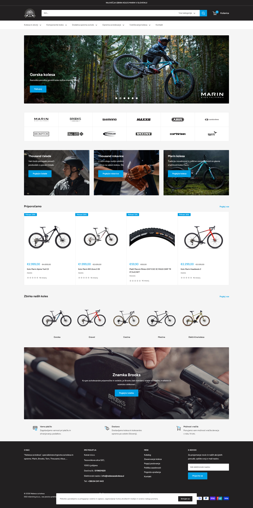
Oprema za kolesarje (111, 25)
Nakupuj (38, 89)
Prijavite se (197, 476)
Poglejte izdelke (126, 393)
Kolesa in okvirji (31, 25)
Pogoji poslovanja (152, 463)
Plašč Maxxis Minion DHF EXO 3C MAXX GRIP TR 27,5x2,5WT (150, 270)
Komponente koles (55, 25)
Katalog (147, 455)
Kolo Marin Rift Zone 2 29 (89, 269)
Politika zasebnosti (152, 468)
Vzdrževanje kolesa (138, 25)
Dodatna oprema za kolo (83, 25)
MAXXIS (132, 276)
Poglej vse (225, 206)
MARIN (29, 273)
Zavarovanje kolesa (153, 459)
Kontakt (159, 25)
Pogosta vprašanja (152, 472)
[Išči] (203, 13)
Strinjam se (185, 499)
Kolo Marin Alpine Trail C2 (38, 269)
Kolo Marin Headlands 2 (191, 269)
